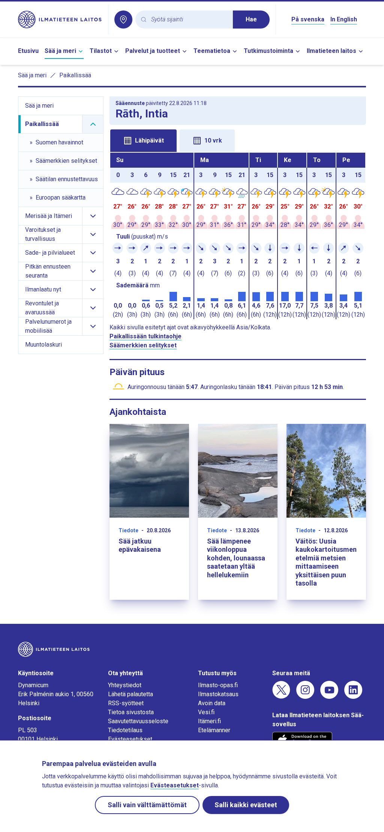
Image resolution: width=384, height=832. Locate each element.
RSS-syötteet (126, 703)
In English (343, 19)
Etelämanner (214, 730)
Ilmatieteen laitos (331, 50)
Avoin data (211, 703)
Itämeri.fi (209, 721)
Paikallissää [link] (75, 75)
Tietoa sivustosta (131, 712)
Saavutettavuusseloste (138, 721)
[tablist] (238, 140)
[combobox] (189, 20)
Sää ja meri (60, 50)
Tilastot (101, 50)
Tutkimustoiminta (268, 50)
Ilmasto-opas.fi (218, 685)
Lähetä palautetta (130, 694)
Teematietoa (212, 50)
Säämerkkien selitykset (143, 345)
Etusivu (28, 50)
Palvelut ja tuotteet (152, 50)
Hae (251, 19)
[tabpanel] (238, 236)
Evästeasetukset (130, 739)
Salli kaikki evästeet (245, 805)
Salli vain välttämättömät (147, 805)
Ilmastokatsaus (218, 694)
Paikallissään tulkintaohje (146, 336)
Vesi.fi (206, 712)
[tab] (143, 140)
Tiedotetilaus (125, 730)
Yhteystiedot (124, 685)
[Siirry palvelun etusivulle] (60, 20)
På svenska (307, 19)
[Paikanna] (123, 20)
